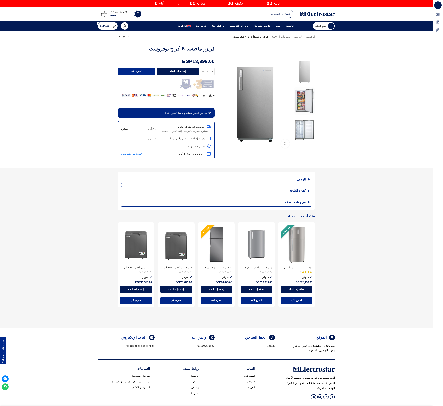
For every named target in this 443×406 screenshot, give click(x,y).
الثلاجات (251, 381)
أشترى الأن (136, 71)
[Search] (138, 14)
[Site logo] (317, 13)
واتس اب (199, 337)
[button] (296, 289)
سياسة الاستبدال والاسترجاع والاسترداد (130, 381)
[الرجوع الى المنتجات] (124, 37)
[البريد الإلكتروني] (152, 337)
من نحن (195, 387)
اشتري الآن (296, 300)
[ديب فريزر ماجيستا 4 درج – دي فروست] (256, 244)
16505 (271, 345)
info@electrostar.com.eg (140, 345)
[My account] (124, 25)
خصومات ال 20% (281, 36)
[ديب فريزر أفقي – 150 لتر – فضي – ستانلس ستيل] (176, 244)
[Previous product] (128, 37)
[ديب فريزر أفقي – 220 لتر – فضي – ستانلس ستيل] (136, 244)
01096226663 (206, 345)
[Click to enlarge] (285, 143)
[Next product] (120, 37)
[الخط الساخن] (272, 337)
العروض (298, 36)
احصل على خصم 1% (3, 351)
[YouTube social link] (319, 396)
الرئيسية (310, 36)
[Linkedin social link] (313, 396)
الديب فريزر (248, 375)
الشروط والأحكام (141, 387)
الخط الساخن (256, 337)
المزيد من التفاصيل (131, 153)
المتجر (196, 381)
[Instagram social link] (326, 396)
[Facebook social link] (332, 396)
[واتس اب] (212, 337)
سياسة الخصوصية (141, 375)
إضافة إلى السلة (178, 71)
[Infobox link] (114, 14)
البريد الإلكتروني (133, 337)
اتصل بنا (195, 393)
